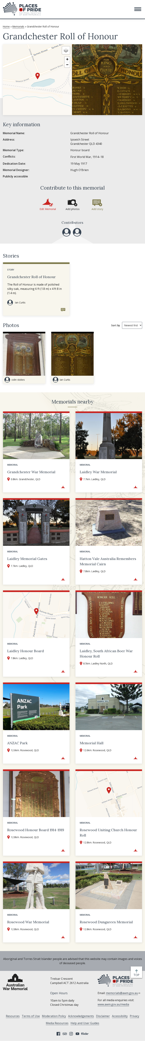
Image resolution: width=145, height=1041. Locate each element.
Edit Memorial (48, 209)
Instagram (71, 1034)
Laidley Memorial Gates (27, 558)
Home (6, 26)
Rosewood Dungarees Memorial (106, 922)
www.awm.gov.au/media (113, 1004)
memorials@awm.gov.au (122, 993)
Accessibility (120, 1016)
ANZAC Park (17, 743)
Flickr (85, 1034)
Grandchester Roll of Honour (31, 277)
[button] (137, 9)
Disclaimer (103, 1016)
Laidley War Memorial (98, 472)
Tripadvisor (65, 1034)
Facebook (58, 1034)
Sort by (115, 325)
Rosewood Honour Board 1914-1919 (35, 830)
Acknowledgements (81, 1016)
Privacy (134, 1016)
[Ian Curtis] (66, 232)
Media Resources (57, 1023)
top (137, 975)
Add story (97, 209)
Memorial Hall (91, 743)
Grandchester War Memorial (31, 472)
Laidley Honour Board (25, 651)
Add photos (73, 209)
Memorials (18, 26)
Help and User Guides (85, 1023)
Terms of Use (31, 1016)
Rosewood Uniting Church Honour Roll (108, 832)
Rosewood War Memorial (28, 922)
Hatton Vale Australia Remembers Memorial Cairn (108, 561)
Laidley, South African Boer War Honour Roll (106, 653)
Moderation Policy (54, 1016)
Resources (13, 1016)
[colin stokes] (77, 232)
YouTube (77, 1034)
